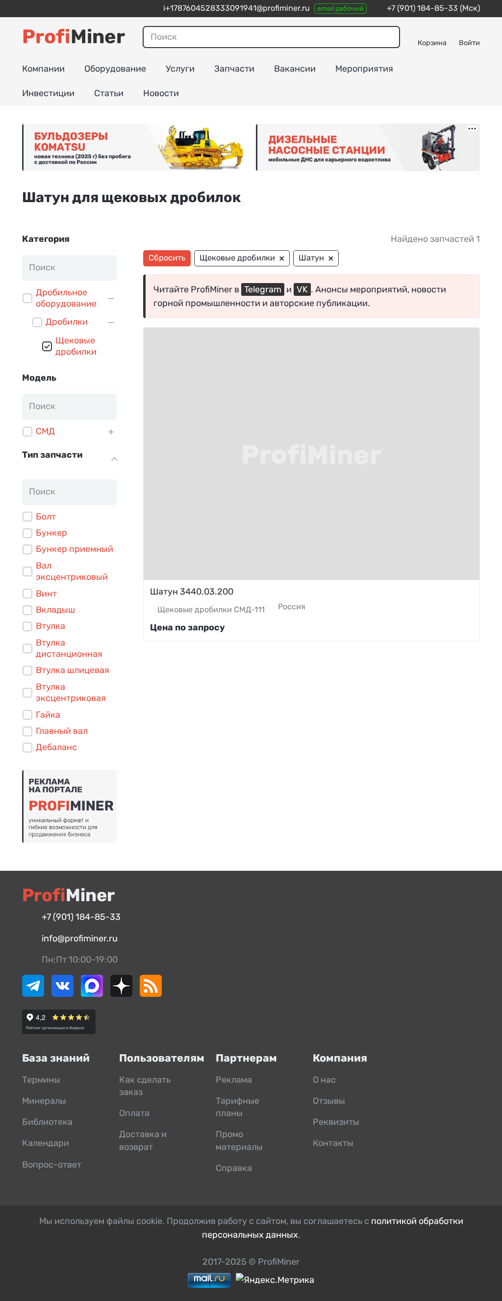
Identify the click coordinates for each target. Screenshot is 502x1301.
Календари (45, 1143)
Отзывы (329, 1100)
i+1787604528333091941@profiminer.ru (236, 8)
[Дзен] (121, 994)
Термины (41, 1079)
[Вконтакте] (62, 994)
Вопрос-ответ (51, 1164)
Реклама (234, 1079)
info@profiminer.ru (80, 938)
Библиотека (47, 1122)
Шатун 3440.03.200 (191, 591)
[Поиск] (387, 37)
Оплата (134, 1113)
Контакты (333, 1143)
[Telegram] (33, 994)
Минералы (44, 1100)
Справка (234, 1168)
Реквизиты (336, 1122)
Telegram (262, 289)
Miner (73, 36)
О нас (324, 1079)
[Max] (92, 994)
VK (302, 289)
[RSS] (151, 994)
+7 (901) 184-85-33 (422, 8)
